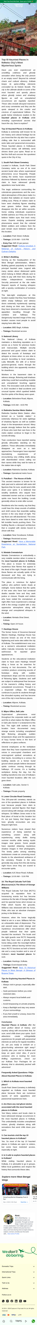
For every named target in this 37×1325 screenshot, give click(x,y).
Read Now (23, 1202)
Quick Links (6, 1277)
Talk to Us (5, 1283)
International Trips (8, 1272)
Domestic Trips (7, 1266)
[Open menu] (3, 6)
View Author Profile (13, 1234)
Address (5, 1288)
